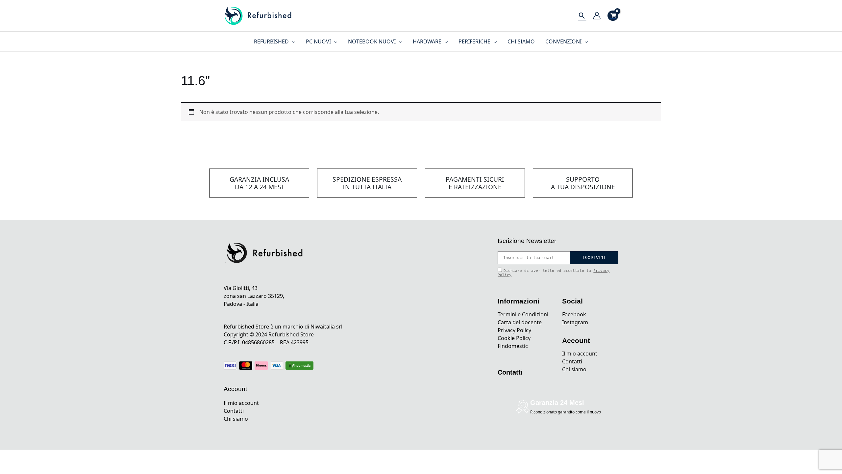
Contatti (234, 410)
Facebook (574, 314)
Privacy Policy (514, 330)
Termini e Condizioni (523, 314)
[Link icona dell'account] (597, 16)
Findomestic (513, 346)
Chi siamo (236, 418)
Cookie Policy (514, 338)
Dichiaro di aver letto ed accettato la (553, 273)
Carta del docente (520, 322)
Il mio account (241, 403)
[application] (292, 41)
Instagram (575, 322)
